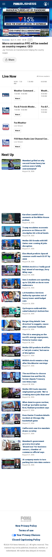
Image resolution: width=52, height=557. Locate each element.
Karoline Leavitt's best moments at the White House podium (35, 217)
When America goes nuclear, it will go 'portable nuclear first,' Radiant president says (35, 405)
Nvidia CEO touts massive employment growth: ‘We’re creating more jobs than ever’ (36, 392)
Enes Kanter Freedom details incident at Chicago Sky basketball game (36, 418)
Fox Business (24, 4)
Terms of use (26, 530)
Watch (17, 99)
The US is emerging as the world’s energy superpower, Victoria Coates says (35, 337)
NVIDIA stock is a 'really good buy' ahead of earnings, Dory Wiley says (36, 269)
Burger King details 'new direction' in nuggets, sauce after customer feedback (35, 324)
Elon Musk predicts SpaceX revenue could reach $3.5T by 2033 (36, 256)
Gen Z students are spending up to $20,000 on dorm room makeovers (35, 282)
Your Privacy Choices (28, 535)
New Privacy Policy (26, 525)
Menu (3, 4)
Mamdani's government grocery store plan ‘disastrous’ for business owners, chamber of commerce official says (34, 446)
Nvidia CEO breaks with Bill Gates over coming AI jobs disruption (34, 243)
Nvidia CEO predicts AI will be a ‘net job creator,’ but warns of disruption (36, 350)
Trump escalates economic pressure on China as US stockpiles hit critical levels (35, 230)
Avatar (45, 4)
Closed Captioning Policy (26, 539)
